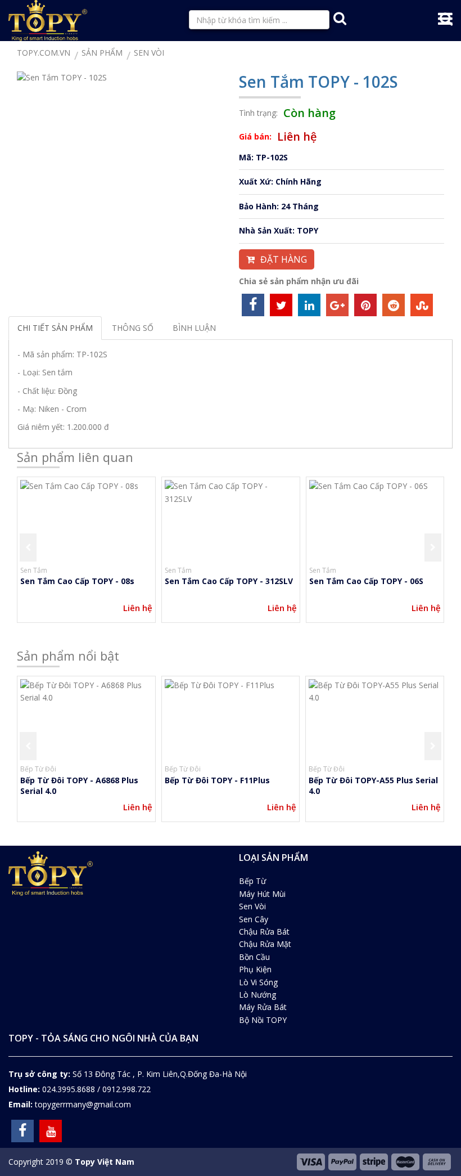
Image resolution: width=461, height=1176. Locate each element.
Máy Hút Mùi (262, 893)
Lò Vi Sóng (258, 982)
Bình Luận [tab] (194, 327)
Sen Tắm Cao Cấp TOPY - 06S (366, 581)
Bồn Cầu (254, 956)
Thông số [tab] (132, 327)
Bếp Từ (252, 881)
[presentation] (28, 547)
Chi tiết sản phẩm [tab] (55, 327)
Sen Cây (253, 919)
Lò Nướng (257, 994)
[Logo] (47, 18)
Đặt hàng (283, 259)
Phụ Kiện (255, 969)
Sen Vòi (252, 906)
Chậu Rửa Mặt (265, 944)
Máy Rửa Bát (263, 1007)
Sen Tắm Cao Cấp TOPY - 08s (77, 581)
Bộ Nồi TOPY (263, 1020)
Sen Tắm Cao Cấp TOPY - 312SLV (229, 581)
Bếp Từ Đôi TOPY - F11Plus (217, 780)
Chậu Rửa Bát (264, 931)
